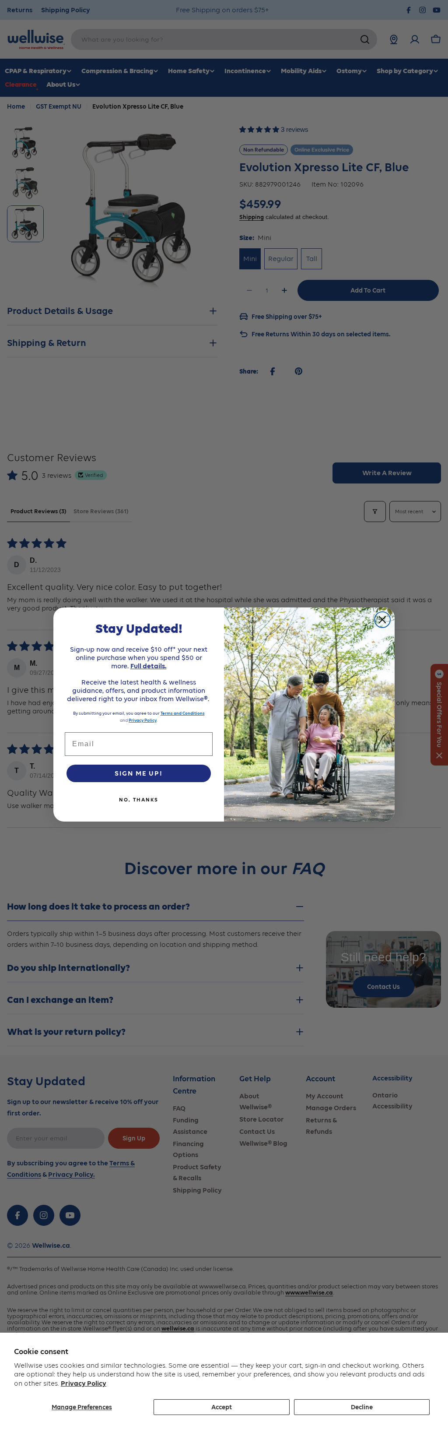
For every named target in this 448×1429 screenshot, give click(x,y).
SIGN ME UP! (139, 773)
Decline (362, 1407)
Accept (221, 1407)
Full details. (148, 666)
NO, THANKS (138, 800)
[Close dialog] (382, 620)
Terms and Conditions (183, 713)
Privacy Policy (83, 1383)
